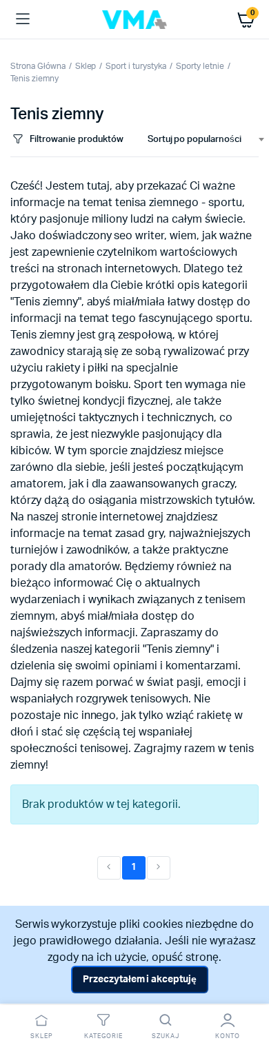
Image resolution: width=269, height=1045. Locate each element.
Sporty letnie (200, 66)
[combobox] (200, 140)
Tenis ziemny (34, 78)
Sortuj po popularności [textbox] (194, 139)
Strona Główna (38, 66)
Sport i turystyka (136, 66)
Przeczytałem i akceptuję (140, 979)
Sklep (86, 66)
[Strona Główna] (134, 19)
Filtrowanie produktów (76, 139)
